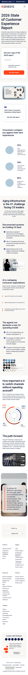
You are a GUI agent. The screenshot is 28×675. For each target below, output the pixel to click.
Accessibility (16, 665)
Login (16, 548)
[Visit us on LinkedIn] (6, 639)
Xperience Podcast (7, 586)
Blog (3, 584)
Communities (18, 559)
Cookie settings (10, 667)
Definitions (5, 599)
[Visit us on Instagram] (9, 639)
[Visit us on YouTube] (18, 639)
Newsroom (5, 621)
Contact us (14, 528)
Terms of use (9, 662)
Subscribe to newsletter (16, 653)
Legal (3, 623)
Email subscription (7, 665)
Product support (19, 550)
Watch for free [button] (20, 1)
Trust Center (5, 617)
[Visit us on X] (12, 639)
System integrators (20, 580)
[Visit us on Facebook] (15, 639)
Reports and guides (7, 576)
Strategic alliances (19, 578)
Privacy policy (17, 662)
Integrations (5, 550)
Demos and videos (7, 578)
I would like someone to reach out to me (14, 66)
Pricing (4, 556)
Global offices (5, 611)
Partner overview (19, 576)
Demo (3, 558)
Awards (4, 619)
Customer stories (6, 597)
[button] (14, 72)
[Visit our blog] (22, 639)
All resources (5, 588)
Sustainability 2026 (7, 615)
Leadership (5, 613)
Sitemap (22, 665)
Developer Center (19, 565)
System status (19, 567)
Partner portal (18, 582)
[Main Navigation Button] (24, 6)
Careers (4, 609)
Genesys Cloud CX (6, 548)
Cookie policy (18, 667)
